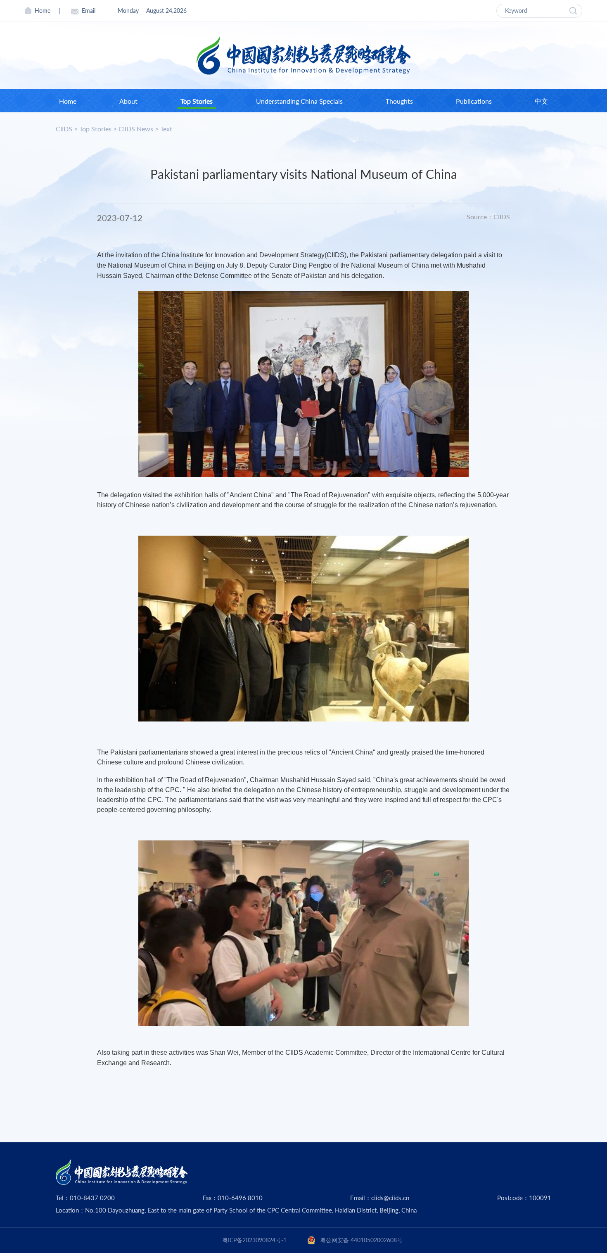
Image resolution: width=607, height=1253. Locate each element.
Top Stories (196, 101)
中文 (541, 101)
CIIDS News (136, 129)
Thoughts (399, 101)
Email (88, 10)
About (128, 101)
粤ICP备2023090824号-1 (254, 1240)
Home (42, 10)
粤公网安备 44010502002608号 (361, 1240)
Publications (474, 101)
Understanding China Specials (299, 101)
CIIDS (64, 129)
